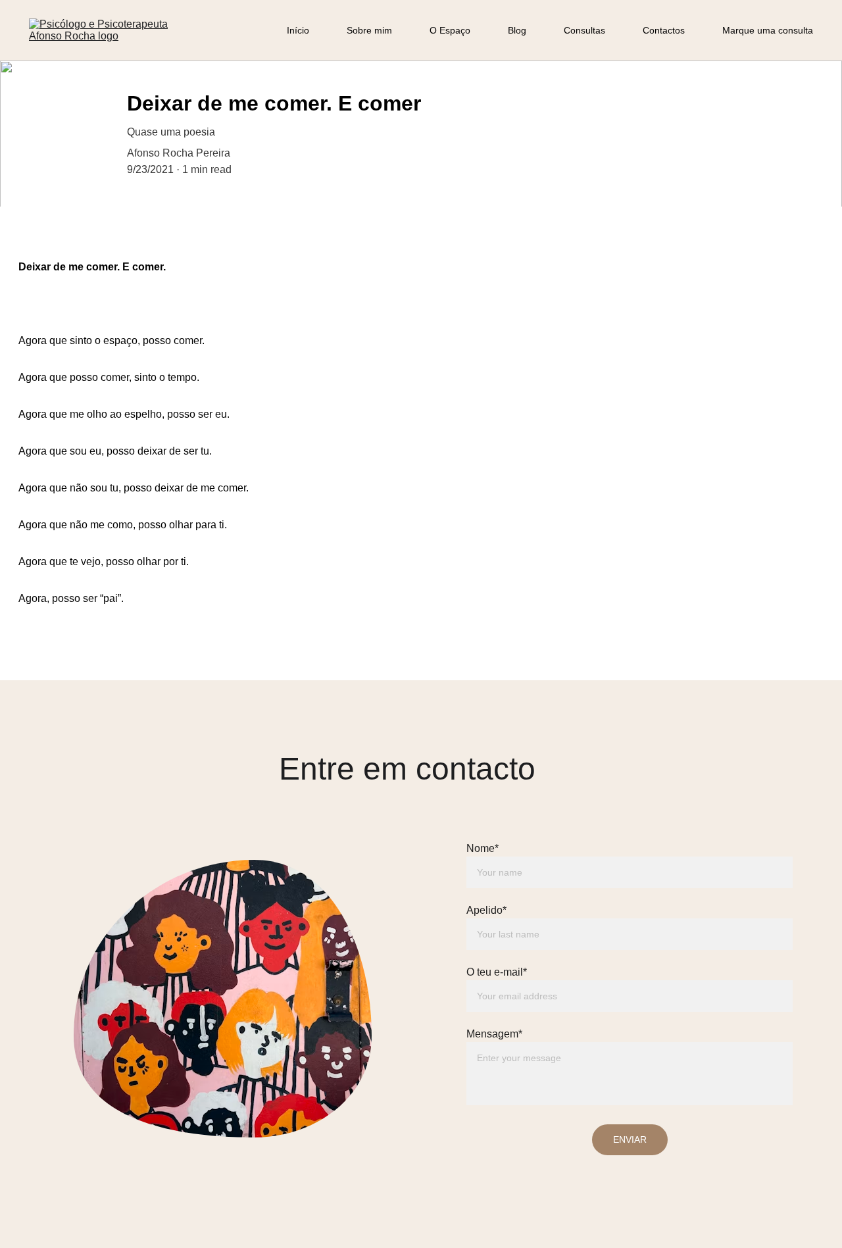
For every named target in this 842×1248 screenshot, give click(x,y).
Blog (517, 30)
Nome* (482, 848)
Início (298, 30)
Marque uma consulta (767, 30)
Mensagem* (494, 1033)
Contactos (664, 30)
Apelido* (486, 910)
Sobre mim (369, 30)
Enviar (630, 1139)
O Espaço (450, 30)
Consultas (584, 30)
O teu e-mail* (496, 972)
